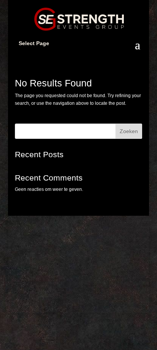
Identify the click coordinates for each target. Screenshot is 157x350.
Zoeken (129, 131)
